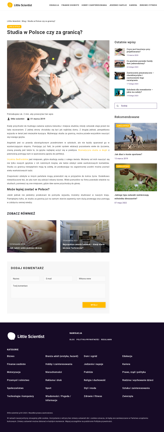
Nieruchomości (53, 372)
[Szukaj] (118, 106)
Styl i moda (90, 388)
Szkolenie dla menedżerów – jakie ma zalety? (140, 91)
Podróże (88, 372)
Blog (72, 339)
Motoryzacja (14, 372)
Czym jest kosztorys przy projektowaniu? (138, 50)
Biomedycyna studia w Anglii (92, 150)
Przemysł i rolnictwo (18, 380)
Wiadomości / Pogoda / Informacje (58, 398)
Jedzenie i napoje (118, 5)
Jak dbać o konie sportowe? (128, 154)
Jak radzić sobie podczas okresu (26, 248)
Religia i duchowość (95, 380)
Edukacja (54, 5)
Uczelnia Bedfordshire (17, 159)
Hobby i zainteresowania (94, 5)
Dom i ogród (90, 356)
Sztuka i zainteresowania (136, 388)
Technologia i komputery (20, 396)
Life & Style (14, 27)
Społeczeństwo (15, 388)
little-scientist (17, 119)
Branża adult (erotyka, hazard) (61, 356)
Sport (48, 388)
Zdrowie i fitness (148, 5)
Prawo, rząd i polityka (134, 372)
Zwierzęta (127, 396)
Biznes (10, 356)
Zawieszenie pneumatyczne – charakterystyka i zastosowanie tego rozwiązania (140, 77)
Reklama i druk (53, 380)
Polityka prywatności (87, 339)
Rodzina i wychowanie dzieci (137, 380)
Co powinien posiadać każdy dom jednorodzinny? (140, 62)
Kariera (133, 5)
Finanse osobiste (70, 5)
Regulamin (106, 339)
